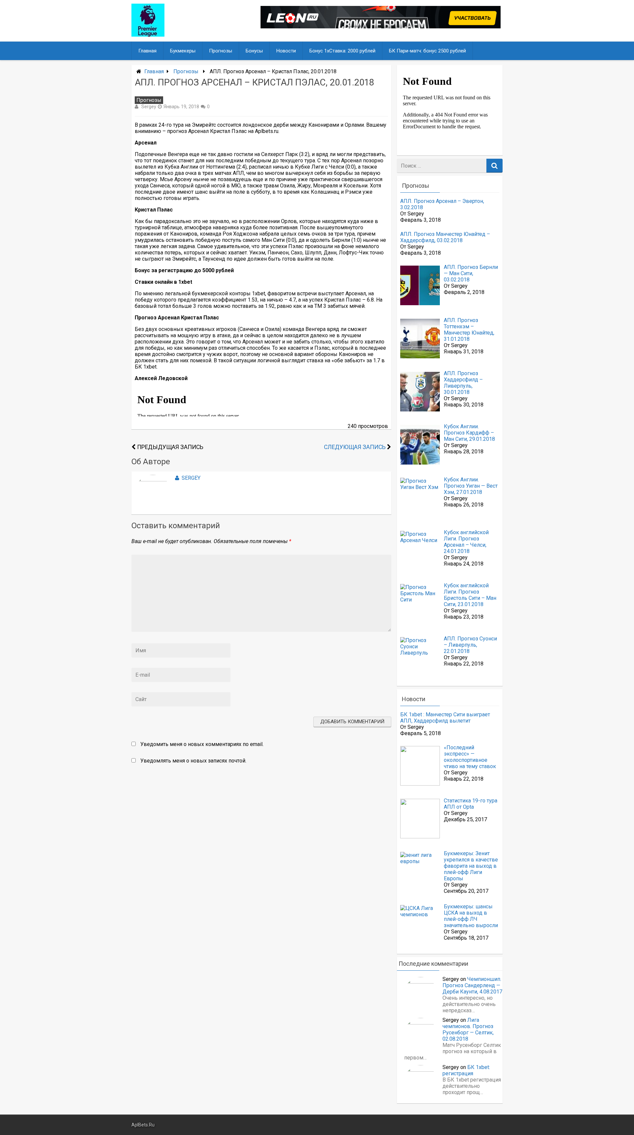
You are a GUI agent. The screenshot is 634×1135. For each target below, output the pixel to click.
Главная (147, 51)
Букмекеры (182, 51)
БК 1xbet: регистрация (466, 1070)
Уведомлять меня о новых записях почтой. (193, 761)
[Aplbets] (147, 35)
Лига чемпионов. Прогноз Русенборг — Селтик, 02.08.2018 (468, 1029)
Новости (286, 51)
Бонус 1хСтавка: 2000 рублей (342, 51)
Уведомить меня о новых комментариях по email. (202, 744)
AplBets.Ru (143, 1125)
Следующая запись (355, 447)
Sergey (148, 107)
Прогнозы (220, 51)
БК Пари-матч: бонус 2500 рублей (427, 51)
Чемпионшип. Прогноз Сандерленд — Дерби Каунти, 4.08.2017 (472, 985)
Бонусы (254, 51)
